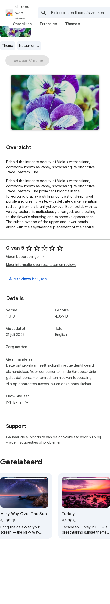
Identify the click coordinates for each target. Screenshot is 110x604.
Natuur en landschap (30, 45)
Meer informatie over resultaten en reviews (41, 264)
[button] (55, 103)
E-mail (18, 402)
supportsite (35, 437)
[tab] (22, 23)
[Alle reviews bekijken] (28, 279)
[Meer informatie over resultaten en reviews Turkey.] (75, 520)
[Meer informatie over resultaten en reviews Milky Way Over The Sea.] (13, 520)
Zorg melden (16, 347)
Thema (7, 45)
